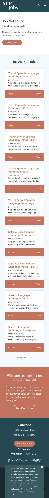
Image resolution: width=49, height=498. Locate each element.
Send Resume (24, 443)
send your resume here (13, 35)
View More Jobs (24, 358)
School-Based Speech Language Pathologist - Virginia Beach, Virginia (22, 235)
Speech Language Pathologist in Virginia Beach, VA (21, 330)
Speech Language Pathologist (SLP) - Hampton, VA (19, 298)
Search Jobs (12, 42)
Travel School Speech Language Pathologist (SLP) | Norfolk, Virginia (22, 203)
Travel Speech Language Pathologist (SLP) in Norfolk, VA (23, 76)
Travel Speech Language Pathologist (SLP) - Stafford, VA (23, 171)
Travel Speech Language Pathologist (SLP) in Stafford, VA (23, 108)
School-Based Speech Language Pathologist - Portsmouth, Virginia (22, 266)
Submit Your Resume (24, 408)
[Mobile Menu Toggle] (45, 6)
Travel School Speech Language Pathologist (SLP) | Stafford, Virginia (22, 139)
